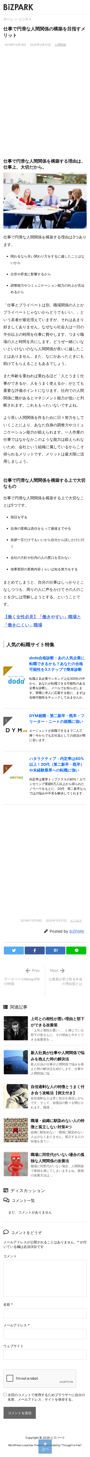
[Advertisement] (45, 101)
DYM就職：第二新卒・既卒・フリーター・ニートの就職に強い (56, 718)
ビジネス (25, 19)
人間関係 (60, 44)
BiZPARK (76, 931)
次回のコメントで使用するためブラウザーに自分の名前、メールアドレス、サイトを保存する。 (46, 1397)
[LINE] (76, 950)
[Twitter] (14, 950)
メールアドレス (16, 1325)
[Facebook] (35, 950)
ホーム (8, 19)
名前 (8, 1304)
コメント (10, 1256)
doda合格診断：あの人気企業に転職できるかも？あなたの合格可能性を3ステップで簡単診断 (57, 663)
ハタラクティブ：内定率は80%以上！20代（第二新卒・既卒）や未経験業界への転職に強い (56, 764)
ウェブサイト (13, 1346)
